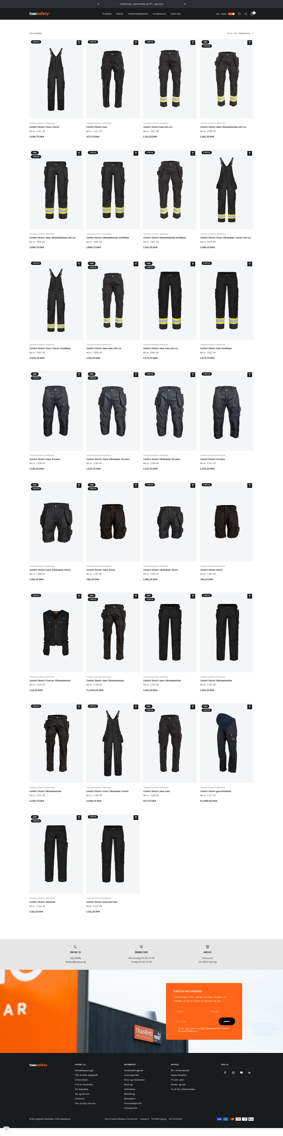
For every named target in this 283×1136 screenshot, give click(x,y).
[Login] (245, 14)
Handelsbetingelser (133, 1070)
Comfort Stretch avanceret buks (101, 902)
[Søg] (239, 13)
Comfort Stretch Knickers (212, 459)
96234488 (75, 958)
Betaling (128, 1084)
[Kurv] (252, 13)
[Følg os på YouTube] (241, 1073)
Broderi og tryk (178, 1084)
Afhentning (129, 1094)
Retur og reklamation (134, 1080)
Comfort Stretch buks (96, 127)
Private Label (177, 1080)
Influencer (80, 1098)
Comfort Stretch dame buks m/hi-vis (103, 348)
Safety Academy (178, 1075)
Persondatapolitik (133, 1103)
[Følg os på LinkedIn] (249, 1073)
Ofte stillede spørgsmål (86, 1075)
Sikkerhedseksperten (138, 13)
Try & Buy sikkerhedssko (183, 1089)
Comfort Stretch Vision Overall (44, 127)
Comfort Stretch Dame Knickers (44, 459)
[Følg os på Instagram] (233, 1073)
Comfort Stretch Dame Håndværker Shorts (49, 570)
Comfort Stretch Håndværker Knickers (161, 459)
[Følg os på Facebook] (225, 1073)
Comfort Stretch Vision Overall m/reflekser (50, 348)
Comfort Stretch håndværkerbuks (216, 680)
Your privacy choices (85, 1103)
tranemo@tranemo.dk (75, 962)
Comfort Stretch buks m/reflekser (216, 348)
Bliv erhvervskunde (180, 1070)
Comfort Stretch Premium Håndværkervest (49, 680)
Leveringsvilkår (131, 1075)
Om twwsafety (81, 1089)
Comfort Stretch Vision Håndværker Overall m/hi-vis (225, 237)
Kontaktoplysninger (84, 1070)
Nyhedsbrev (129, 1098)
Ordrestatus (129, 1089)
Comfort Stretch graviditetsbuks (215, 791)
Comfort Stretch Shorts (211, 570)
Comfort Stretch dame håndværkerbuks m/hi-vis (223, 127)
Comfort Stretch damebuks (42, 902)
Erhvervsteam (81, 1080)
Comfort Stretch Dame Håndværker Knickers (108, 459)
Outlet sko (176, 13)
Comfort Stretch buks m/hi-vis (157, 127)
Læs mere (158, 4)
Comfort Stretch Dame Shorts (100, 570)
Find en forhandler (84, 1084)
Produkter (107, 13)
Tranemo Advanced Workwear (42, 123)
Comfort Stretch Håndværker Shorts (160, 570)
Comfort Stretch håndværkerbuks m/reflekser (107, 237)
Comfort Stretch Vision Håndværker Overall (107, 791)
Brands (119, 13)
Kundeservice (159, 13)
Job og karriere (82, 1094)
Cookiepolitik (130, 1108)
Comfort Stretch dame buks (156, 791)
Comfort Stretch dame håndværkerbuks (105, 680)
